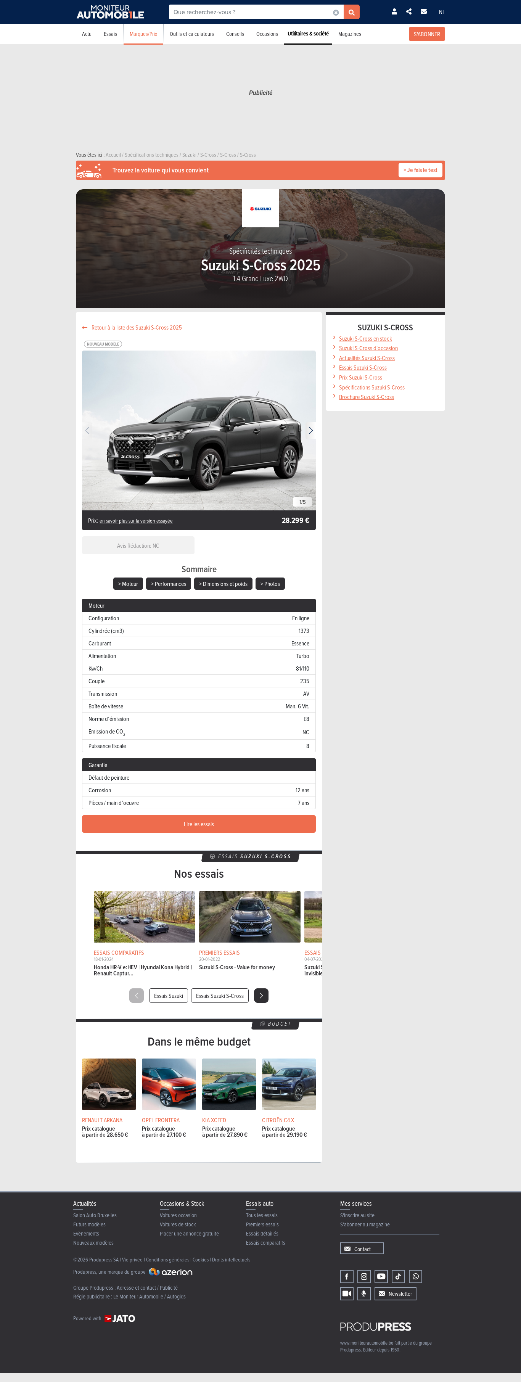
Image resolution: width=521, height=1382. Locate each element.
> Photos (270, 583)
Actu (87, 34)
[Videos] (347, 1293)
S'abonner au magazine (365, 1224)
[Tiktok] (398, 1276)
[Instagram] (364, 1276)
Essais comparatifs (265, 1243)
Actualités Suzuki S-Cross (367, 358)
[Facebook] (347, 1276)
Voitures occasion (178, 1215)
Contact (362, 1249)
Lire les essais (199, 824)
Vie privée (132, 1259)
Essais (110, 34)
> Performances (168, 583)
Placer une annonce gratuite (189, 1233)
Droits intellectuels (231, 1259)
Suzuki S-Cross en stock (365, 338)
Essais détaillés (262, 1233)
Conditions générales (167, 1259)
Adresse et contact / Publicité (147, 1288)
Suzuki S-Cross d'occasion (368, 348)
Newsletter (400, 1294)
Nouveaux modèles (93, 1243)
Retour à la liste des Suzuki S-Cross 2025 (136, 327)
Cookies (201, 1259)
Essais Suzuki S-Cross (220, 995)
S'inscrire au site (357, 1215)
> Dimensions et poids (223, 583)
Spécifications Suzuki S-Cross (372, 387)
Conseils (235, 34)
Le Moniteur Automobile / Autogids (149, 1296)
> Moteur (128, 583)
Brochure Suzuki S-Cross (366, 397)
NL (442, 12)
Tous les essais (262, 1215)
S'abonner (427, 34)
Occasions (267, 34)
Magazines (349, 34)
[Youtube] (381, 1276)
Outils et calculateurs (192, 34)
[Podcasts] (364, 1293)
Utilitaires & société (308, 33)
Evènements (86, 1233)
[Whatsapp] (415, 1276)
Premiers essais (262, 1224)
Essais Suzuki (168, 995)
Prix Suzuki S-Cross (360, 377)
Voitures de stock (178, 1224)
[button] (311, 430)
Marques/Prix (143, 34)
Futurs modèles (89, 1224)
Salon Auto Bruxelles (95, 1215)
